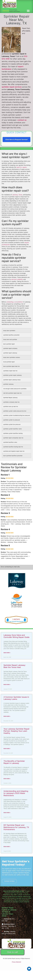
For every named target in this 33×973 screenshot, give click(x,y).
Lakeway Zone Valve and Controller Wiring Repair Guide (16, 636)
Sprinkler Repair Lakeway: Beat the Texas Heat (15, 666)
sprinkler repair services (12, 87)
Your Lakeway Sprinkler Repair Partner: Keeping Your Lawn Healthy (16, 731)
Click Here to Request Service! (16, 139)
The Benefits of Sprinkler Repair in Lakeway (14, 762)
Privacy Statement (16, 962)
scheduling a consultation (14, 302)
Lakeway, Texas (17, 195)
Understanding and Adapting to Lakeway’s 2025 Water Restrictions (16, 793)
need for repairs (21, 167)
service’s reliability (17, 279)
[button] (28, 10)
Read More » (7, 652)
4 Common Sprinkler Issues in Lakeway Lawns (16, 698)
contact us (22, 120)
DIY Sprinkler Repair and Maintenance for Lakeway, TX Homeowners (16, 827)
